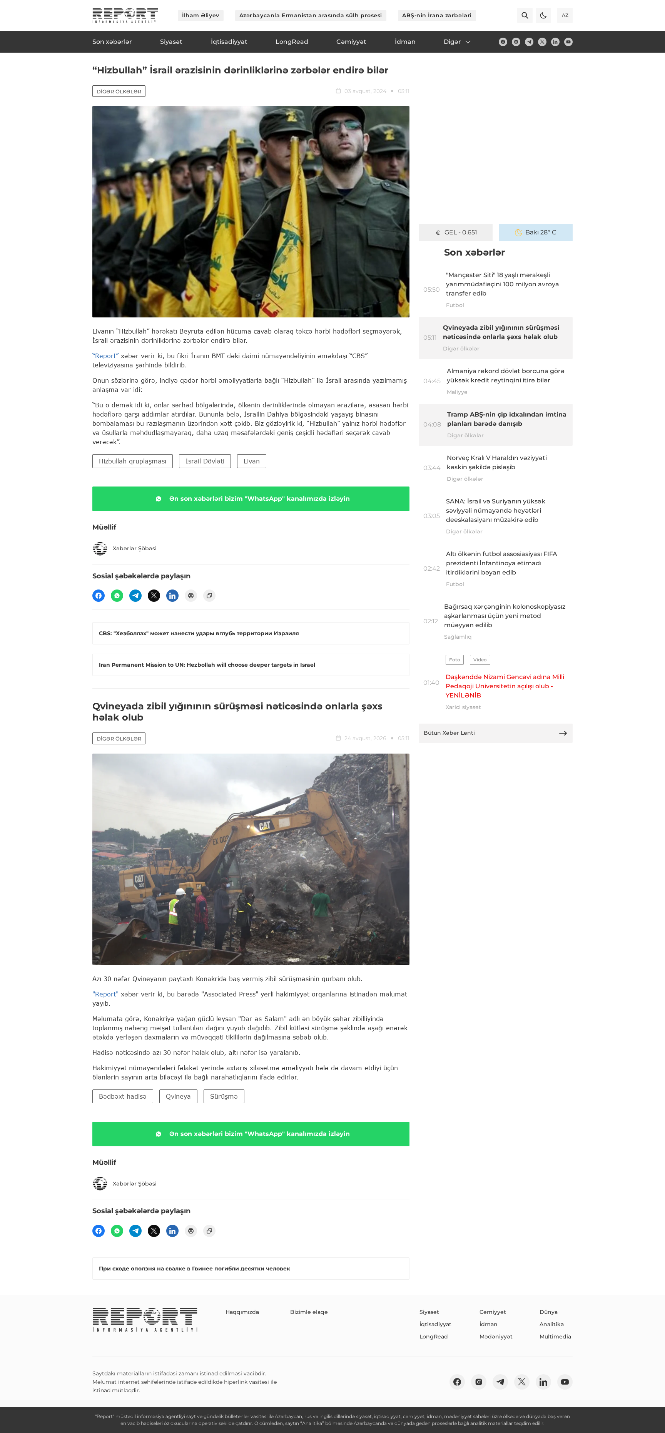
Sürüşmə (224, 1096)
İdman (489, 1324)
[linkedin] (555, 42)
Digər (452, 41)
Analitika (552, 1324)
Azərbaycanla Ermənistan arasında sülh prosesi (310, 15)
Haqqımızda (242, 1311)
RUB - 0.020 (460, 232)
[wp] (117, 595)
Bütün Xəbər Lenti (449, 732)
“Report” (105, 355)
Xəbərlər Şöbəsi (135, 548)
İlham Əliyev (200, 15)
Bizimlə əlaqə (309, 1311)
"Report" (105, 994)
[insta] (516, 42)
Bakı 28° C (540, 232)
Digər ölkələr (119, 91)
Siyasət (429, 1311)
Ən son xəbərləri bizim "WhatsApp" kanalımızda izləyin (259, 498)
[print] (191, 595)
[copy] (209, 595)
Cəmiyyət (493, 1311)
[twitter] (542, 42)
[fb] (503, 42)
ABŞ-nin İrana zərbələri (437, 15)
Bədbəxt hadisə (123, 1096)
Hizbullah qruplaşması (132, 461)
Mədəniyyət (496, 1336)
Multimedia (555, 1336)
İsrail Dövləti (204, 461)
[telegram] (529, 42)
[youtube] (568, 42)
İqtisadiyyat (435, 1324)
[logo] (125, 15)
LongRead (433, 1336)
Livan (252, 461)
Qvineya (178, 1096)
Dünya (549, 1311)
